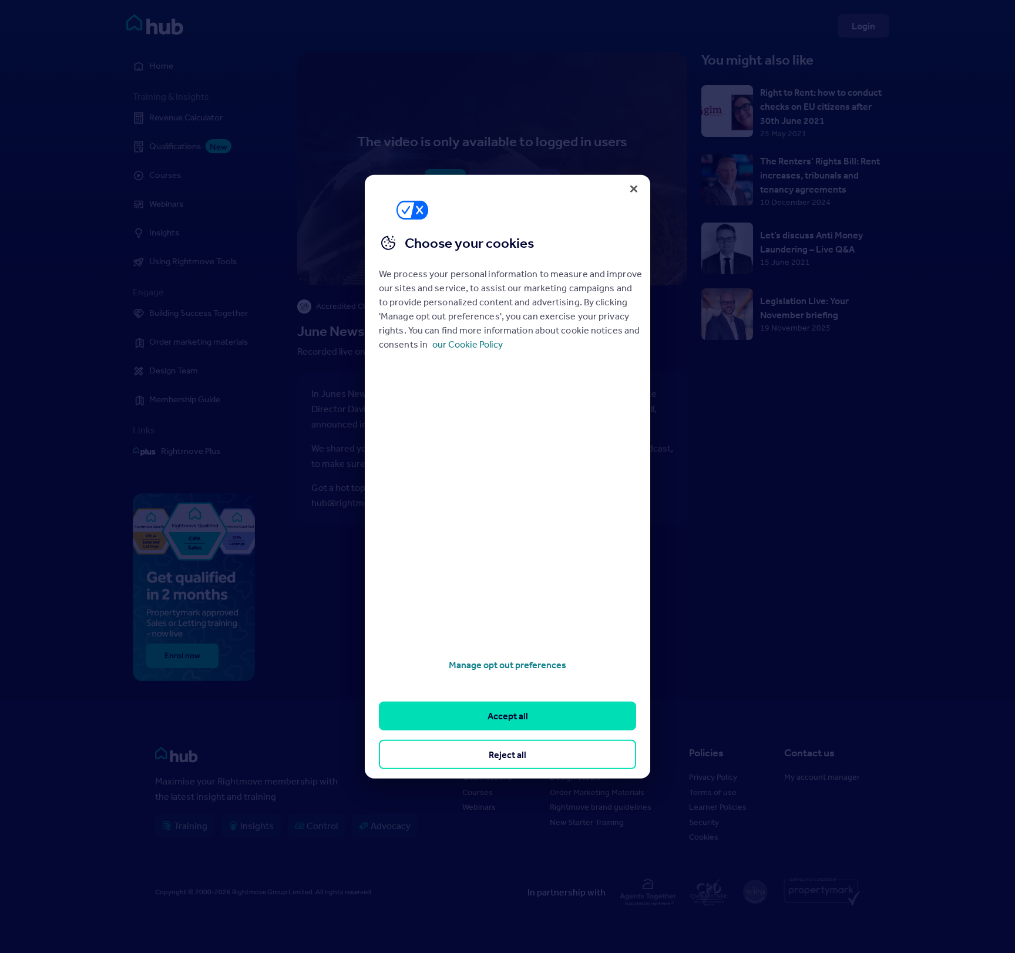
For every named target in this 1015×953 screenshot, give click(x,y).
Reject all (507, 754)
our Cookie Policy (467, 344)
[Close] (634, 188)
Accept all (508, 716)
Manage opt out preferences (507, 665)
